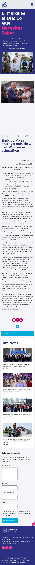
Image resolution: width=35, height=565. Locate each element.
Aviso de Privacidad (18, 562)
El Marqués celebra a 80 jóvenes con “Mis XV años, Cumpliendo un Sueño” (17, 390)
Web (3, 502)
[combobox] (15, 333)
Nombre (5, 483)
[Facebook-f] (3, 547)
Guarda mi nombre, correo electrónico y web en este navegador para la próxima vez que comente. (16, 514)
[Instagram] (10, 547)
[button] (3, 107)
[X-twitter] (7, 547)
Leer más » (6, 368)
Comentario (6, 465)
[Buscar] (31, 333)
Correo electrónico (8, 492)
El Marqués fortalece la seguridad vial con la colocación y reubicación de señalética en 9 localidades (16, 441)
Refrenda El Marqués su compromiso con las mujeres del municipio (16, 415)
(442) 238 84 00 (23, 560)
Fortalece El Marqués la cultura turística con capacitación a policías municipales (16, 365)
